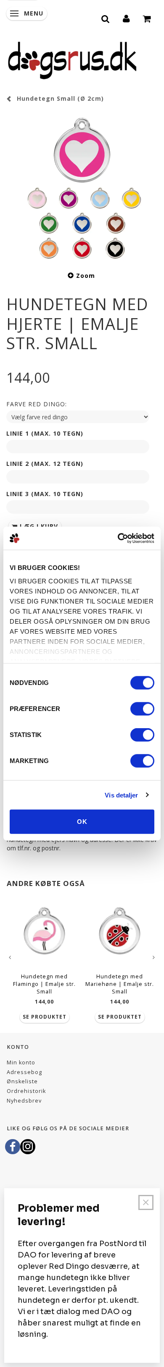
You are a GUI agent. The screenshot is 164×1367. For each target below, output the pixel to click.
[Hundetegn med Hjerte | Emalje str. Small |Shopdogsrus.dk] (82, 185)
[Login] (126, 17)
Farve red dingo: (36, 404)
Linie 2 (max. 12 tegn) (44, 464)
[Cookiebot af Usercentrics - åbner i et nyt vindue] (118, 538)
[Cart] (147, 17)
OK (82, 821)
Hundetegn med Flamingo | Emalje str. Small (44, 984)
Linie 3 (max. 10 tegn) (44, 494)
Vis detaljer (121, 794)
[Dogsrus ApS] (72, 59)
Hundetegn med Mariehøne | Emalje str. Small (119, 984)
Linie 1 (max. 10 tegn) (44, 433)
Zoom (85, 276)
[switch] (142, 709)
